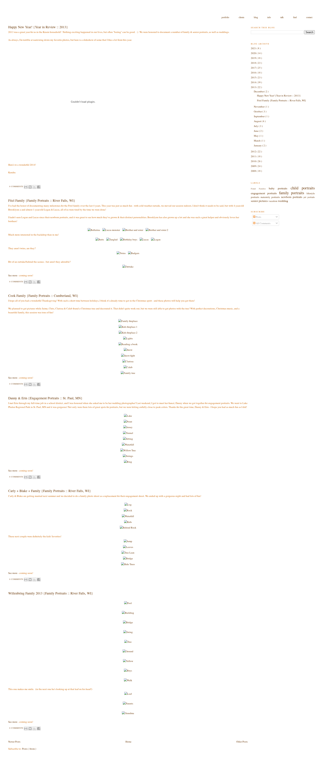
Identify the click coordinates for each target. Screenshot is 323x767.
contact (309, 17)
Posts (258, 217)
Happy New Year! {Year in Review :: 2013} (38, 27)
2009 (254, 166)
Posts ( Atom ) (29, 748)
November (259, 106)
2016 (254, 72)
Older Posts (242, 741)
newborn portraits (292, 197)
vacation (273, 201)
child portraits (303, 187)
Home (128, 741)
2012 (254, 151)
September (259, 116)
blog (256, 17)
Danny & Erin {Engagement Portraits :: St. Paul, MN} (45, 398)
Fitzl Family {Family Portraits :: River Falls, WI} (41, 200)
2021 (254, 48)
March (257, 140)
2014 (254, 82)
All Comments (262, 223)
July (256, 126)
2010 (254, 161)
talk (282, 17)
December (259, 91)
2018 (254, 62)
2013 (254, 87)
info (269, 17)
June (256, 131)
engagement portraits (265, 193)
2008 (254, 171)
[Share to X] (34, 187)
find (295, 17)
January (258, 145)
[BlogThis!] (30, 187)
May (256, 135)
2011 (254, 156)
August (258, 121)
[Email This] (26, 187)
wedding (283, 201)
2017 (254, 67)
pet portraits (309, 197)
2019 (254, 58)
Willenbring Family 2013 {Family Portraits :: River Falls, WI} (50, 593)
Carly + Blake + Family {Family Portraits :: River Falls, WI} (49, 490)
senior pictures (260, 201)
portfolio (226, 17)
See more (12, 275)
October (258, 111)
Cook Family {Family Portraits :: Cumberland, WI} (43, 295)
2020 (254, 53)
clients (242, 17)
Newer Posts (14, 741)
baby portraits (280, 188)
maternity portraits (271, 197)
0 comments (16, 186)
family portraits (293, 192)
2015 (254, 77)
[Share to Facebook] (39, 187)
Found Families (260, 188)
